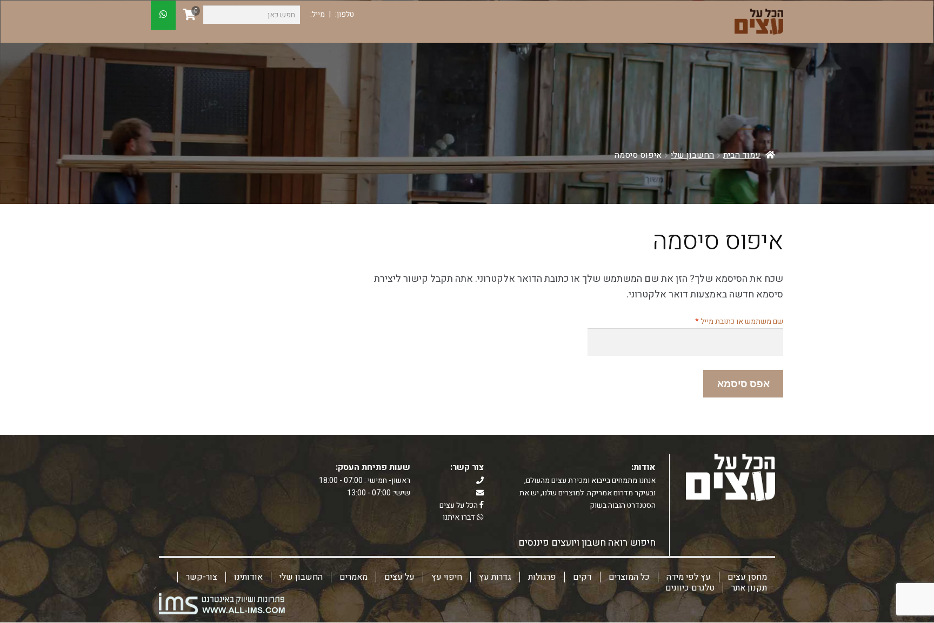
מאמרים (353, 577)
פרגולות (542, 577)
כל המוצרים (629, 577)
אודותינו (248, 577)
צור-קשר (201, 577)
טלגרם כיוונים (690, 587)
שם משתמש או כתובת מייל (732, 321)
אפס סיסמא (743, 383)
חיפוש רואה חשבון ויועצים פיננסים (587, 542)
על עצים (399, 577)
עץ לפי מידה (688, 577)
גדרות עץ (495, 577)
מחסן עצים (747, 577)
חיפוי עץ (446, 577)
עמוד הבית (741, 155)
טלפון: (343, 14)
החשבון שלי (692, 155)
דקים (582, 577)
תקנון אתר (749, 587)
